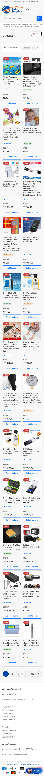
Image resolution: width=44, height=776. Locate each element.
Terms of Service (9, 730)
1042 (32, 674)
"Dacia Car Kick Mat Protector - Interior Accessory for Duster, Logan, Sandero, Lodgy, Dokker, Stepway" (32, 81)
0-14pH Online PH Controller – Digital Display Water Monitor (11, 295)
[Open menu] (39, 9)
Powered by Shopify (33, 764)
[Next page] (38, 674)
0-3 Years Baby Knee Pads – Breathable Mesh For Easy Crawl (31, 344)
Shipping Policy (8, 713)
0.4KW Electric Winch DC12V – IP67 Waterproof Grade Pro (31, 594)
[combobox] (22, 18)
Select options (32, 103)
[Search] (39, 18)
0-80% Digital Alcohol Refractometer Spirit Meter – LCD (11, 451)
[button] (36, 34)
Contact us (6, 734)
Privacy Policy (7, 707)
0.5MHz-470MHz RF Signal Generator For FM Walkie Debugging (11, 643)
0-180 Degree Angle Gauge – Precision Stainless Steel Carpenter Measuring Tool (11, 346)
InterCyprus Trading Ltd (17, 764)
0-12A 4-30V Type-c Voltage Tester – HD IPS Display (30, 239)
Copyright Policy (8, 737)
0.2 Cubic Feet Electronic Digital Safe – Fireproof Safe (31, 547)
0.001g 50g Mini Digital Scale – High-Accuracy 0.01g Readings (11, 500)
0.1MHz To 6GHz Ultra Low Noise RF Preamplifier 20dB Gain (12, 547)
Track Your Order (9, 716)
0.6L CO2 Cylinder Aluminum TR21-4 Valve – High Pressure (31, 643)
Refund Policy (7, 710)
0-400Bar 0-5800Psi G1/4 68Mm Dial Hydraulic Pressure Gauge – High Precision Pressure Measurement (32, 397)
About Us (5, 727)
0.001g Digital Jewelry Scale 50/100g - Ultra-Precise (31, 500)
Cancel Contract (8, 720)
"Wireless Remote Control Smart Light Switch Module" (10, 184)
